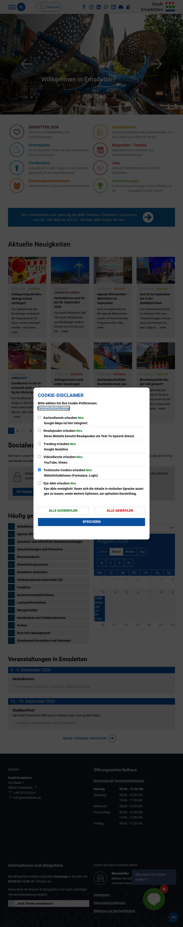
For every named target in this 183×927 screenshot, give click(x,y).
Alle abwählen (120, 511)
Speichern (92, 522)
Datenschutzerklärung (53, 408)
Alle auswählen (63, 511)
